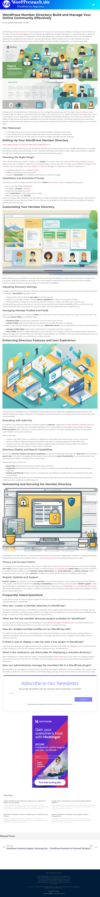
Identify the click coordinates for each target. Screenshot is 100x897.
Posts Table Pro (33, 166)
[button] (93, 5)
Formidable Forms (68, 623)
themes (36, 170)
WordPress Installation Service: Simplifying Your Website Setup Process (25, 815)
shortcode (58, 657)
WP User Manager (47, 166)
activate (54, 182)
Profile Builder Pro (69, 586)
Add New (27, 188)
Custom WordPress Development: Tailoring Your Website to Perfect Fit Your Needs (24, 802)
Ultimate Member (84, 586)
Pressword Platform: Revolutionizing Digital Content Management (70, 815)
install (14, 153)
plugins (85, 112)
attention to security (30, 121)
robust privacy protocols (48, 558)
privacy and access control (61, 566)
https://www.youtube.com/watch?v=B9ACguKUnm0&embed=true (26, 145)
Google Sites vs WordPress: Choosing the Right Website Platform (71, 802)
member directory (19, 32)
